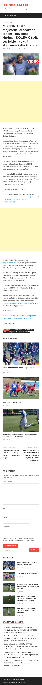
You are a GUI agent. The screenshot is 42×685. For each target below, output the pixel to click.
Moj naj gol (7, 331)
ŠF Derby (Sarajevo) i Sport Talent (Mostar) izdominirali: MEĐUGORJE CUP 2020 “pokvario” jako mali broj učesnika (20, 630)
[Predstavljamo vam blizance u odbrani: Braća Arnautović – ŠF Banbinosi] (21, 421)
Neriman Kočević (18, 331)
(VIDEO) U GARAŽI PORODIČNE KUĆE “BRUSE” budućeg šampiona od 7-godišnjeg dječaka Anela (21, 646)
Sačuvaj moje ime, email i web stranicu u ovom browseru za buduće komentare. (19, 539)
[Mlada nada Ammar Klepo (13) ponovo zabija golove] (21, 354)
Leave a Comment (24, 49)
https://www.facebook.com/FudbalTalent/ (17, 303)
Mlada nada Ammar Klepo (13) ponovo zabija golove (27, 563)
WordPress (14, 682)
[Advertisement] (21, 101)
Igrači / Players (7, 22)
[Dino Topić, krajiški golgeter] (21, 389)
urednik (15, 49)
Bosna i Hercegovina (26, 330)
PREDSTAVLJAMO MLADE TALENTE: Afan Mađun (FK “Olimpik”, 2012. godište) (26, 598)
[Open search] (36, 15)
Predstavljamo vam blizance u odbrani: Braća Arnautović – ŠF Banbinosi (20, 435)
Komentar (7, 482)
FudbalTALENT (17, 5)
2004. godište (13, 330)
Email (5, 517)
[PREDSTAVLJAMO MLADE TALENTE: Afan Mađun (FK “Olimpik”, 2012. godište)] (9, 597)
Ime (4, 508)
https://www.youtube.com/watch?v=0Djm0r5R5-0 (20, 197)
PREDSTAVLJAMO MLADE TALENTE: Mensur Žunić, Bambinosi (26, 610)
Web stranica (8, 527)
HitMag (22, 682)
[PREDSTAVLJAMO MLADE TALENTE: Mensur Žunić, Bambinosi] (9, 609)
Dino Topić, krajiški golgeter (13, 402)
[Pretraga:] (21, 550)
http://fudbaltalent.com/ (11, 263)
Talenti (27, 331)
